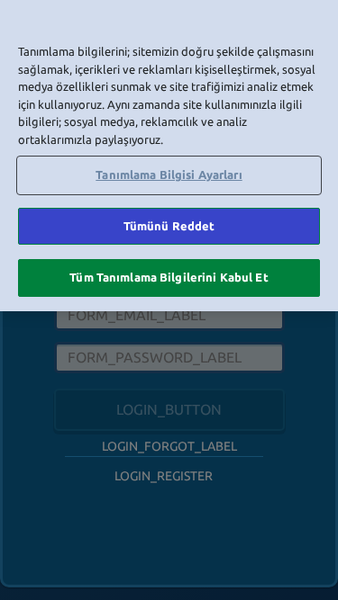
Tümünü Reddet (169, 225)
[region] (169, 155)
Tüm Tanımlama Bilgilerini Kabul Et (168, 277)
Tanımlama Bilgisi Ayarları (169, 174)
